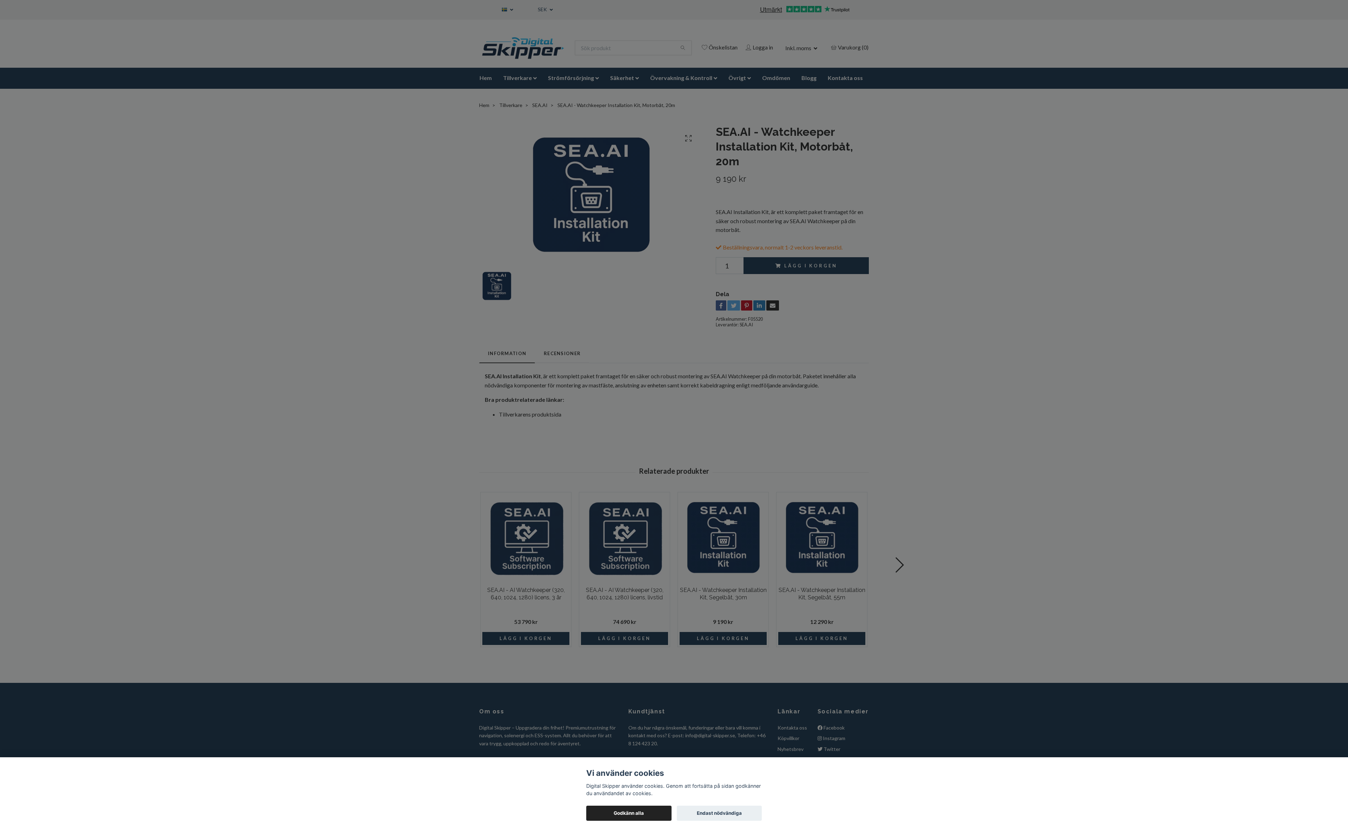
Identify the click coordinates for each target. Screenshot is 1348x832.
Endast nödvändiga (719, 813)
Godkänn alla (629, 813)
